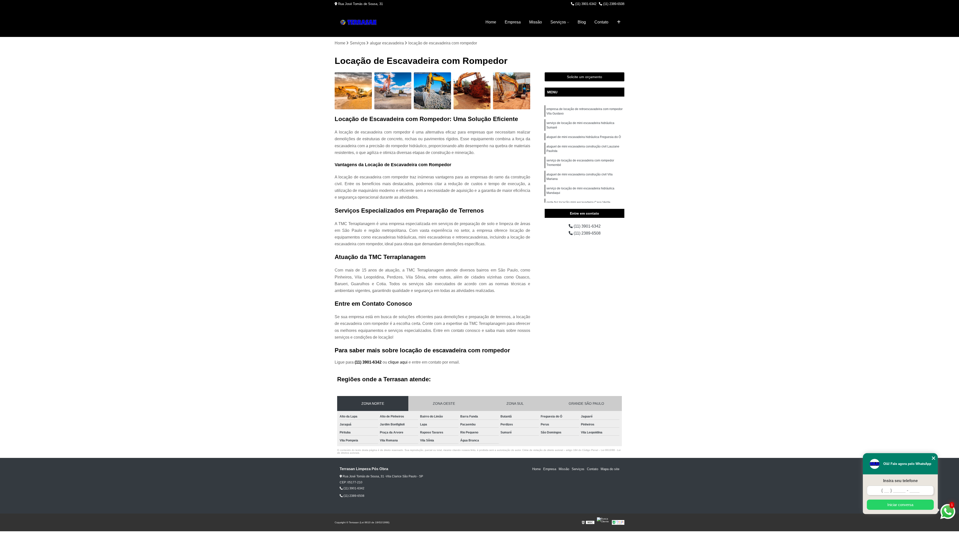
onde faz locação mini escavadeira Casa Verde (578, 202)
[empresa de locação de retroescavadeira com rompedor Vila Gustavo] (353, 91)
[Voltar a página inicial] (360, 22)
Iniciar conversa (900, 505)
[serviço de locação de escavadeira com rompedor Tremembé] (511, 91)
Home (490, 22)
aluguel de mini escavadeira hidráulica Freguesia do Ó (583, 137)
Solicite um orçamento (584, 77)
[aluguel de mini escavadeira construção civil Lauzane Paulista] (472, 91)
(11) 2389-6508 (613, 4)
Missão (535, 22)
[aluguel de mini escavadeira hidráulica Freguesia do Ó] (432, 91)
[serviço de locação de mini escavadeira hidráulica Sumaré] (393, 91)
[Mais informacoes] (618, 22)
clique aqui (398, 362)
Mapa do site (610, 469)
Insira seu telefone (900, 481)
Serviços (558, 22)
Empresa (513, 22)
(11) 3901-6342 (585, 4)
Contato (601, 22)
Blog (582, 22)
